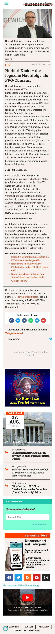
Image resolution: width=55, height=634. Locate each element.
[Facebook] (9, 577)
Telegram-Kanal (14, 333)
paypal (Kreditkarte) (28, 297)
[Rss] (27, 577)
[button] (6, 3)
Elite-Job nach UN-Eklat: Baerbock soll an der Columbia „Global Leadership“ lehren (29, 489)
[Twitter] (18, 577)
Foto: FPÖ (8, 59)
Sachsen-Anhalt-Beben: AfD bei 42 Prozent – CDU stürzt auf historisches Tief (30, 472)
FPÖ (7, 64)
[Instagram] (46, 577)
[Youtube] (36, 577)
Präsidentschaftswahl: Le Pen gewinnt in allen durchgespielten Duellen (31, 455)
